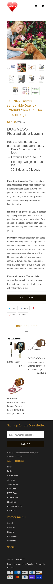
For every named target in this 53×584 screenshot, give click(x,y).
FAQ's (9, 471)
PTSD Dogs (12, 493)
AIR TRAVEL (12, 475)
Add (13, 314)
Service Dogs (13, 484)
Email (24, 314)
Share (26, 308)
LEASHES (11, 501)
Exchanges (12, 536)
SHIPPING (11, 510)
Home (9, 466)
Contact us (11, 540)
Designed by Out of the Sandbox (20, 564)
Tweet (14, 308)
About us (11, 479)
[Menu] (36, 6)
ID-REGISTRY (13, 497)
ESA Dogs (11, 488)
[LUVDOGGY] (17, 8)
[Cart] (43, 6)
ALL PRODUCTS (14, 506)
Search (10, 523)
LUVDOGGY (19, 559)
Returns (10, 531)
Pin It (37, 308)
